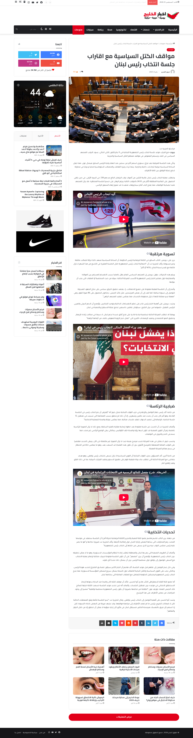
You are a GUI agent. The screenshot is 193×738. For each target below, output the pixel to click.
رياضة (100, 29)
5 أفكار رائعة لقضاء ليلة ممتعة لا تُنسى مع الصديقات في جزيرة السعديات (42, 182)
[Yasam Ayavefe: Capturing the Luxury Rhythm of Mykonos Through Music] (54, 195)
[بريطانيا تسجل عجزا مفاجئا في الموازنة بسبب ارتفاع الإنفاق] (54, 275)
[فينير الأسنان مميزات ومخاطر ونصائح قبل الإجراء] (159, 655)
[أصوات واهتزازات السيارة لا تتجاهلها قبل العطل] (54, 288)
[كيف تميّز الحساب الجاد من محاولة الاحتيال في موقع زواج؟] (159, 686)
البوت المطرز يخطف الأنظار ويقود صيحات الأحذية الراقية (124, 668)
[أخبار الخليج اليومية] (161, 15)
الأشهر (57, 136)
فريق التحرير (165, 72)
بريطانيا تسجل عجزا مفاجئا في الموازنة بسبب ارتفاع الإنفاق (32, 274)
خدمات (146, 29)
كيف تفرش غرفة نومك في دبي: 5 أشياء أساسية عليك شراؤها (43, 161)
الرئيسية (172, 29)
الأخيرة (40, 136)
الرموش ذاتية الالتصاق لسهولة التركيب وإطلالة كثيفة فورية (89, 699)
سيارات (90, 29)
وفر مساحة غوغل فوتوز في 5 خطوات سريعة (129, 2)
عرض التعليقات (124, 717)
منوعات (78, 29)
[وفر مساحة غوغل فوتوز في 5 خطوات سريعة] (54, 301)
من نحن (42, 733)
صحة (109, 29)
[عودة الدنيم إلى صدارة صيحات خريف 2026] (123, 686)
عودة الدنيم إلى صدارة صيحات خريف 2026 (125, 699)
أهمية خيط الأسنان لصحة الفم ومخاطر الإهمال (90, 668)
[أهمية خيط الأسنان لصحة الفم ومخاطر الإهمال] (88, 655)
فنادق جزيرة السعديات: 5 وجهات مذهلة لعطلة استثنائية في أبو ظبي (40, 172)
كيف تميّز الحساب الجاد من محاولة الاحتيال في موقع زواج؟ (160, 699)
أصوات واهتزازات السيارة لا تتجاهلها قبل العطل (32, 286)
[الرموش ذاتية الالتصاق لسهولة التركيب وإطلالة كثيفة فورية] (88, 686)
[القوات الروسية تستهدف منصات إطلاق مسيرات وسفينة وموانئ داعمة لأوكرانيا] (54, 326)
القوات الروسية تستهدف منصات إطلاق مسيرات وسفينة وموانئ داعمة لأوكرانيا (32, 325)
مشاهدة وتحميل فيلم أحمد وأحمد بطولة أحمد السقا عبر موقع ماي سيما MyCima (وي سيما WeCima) (31, 149)
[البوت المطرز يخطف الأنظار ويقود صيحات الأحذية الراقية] (123, 655)
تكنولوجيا (121, 29)
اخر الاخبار (159, 29)
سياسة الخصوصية (30, 733)
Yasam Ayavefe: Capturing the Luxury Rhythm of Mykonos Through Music (32, 194)
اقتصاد (133, 29)
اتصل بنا (18, 733)
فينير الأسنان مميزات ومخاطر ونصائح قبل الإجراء (161, 668)
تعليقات (23, 136)
